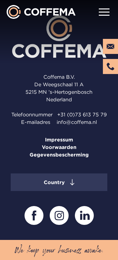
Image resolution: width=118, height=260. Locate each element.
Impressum (59, 139)
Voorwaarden (59, 147)
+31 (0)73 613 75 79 (82, 114)
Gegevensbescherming (59, 154)
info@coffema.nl (77, 122)
